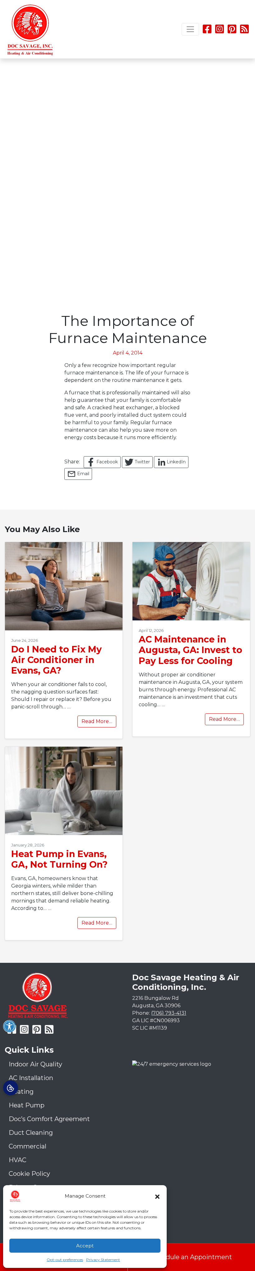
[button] (157, 1196)
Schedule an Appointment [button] (191, 1257)
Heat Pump (26, 1105)
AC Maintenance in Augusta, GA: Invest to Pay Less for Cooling (190, 650)
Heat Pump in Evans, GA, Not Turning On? (59, 859)
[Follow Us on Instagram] (220, 31)
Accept (85, 1246)
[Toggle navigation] (190, 29)
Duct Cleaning (31, 1132)
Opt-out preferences (65, 1259)
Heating (21, 1091)
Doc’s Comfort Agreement (49, 1119)
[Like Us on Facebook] (207, 31)
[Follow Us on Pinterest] (232, 31)
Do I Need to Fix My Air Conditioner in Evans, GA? (56, 660)
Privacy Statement (103, 1259)
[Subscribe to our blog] (244, 31)
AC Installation (31, 1078)
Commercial (27, 1146)
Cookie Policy (29, 1173)
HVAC (17, 1160)
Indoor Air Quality (35, 1064)
